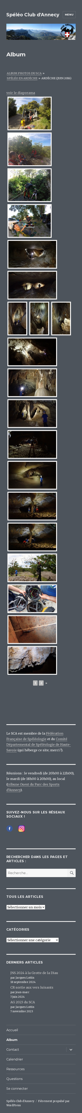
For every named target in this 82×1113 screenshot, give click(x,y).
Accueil (12, 1030)
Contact (12, 1049)
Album (12, 1040)
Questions (14, 1079)
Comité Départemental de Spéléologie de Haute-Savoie (38, 744)
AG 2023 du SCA (22, 1002)
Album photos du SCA (24, 73)
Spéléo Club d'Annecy (32, 15)
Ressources (15, 1069)
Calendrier (14, 1059)
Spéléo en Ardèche (22, 78)
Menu (69, 14)
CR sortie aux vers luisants (31, 987)
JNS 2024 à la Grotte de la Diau (34, 973)
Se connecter (17, 1089)
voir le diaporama (20, 93)
